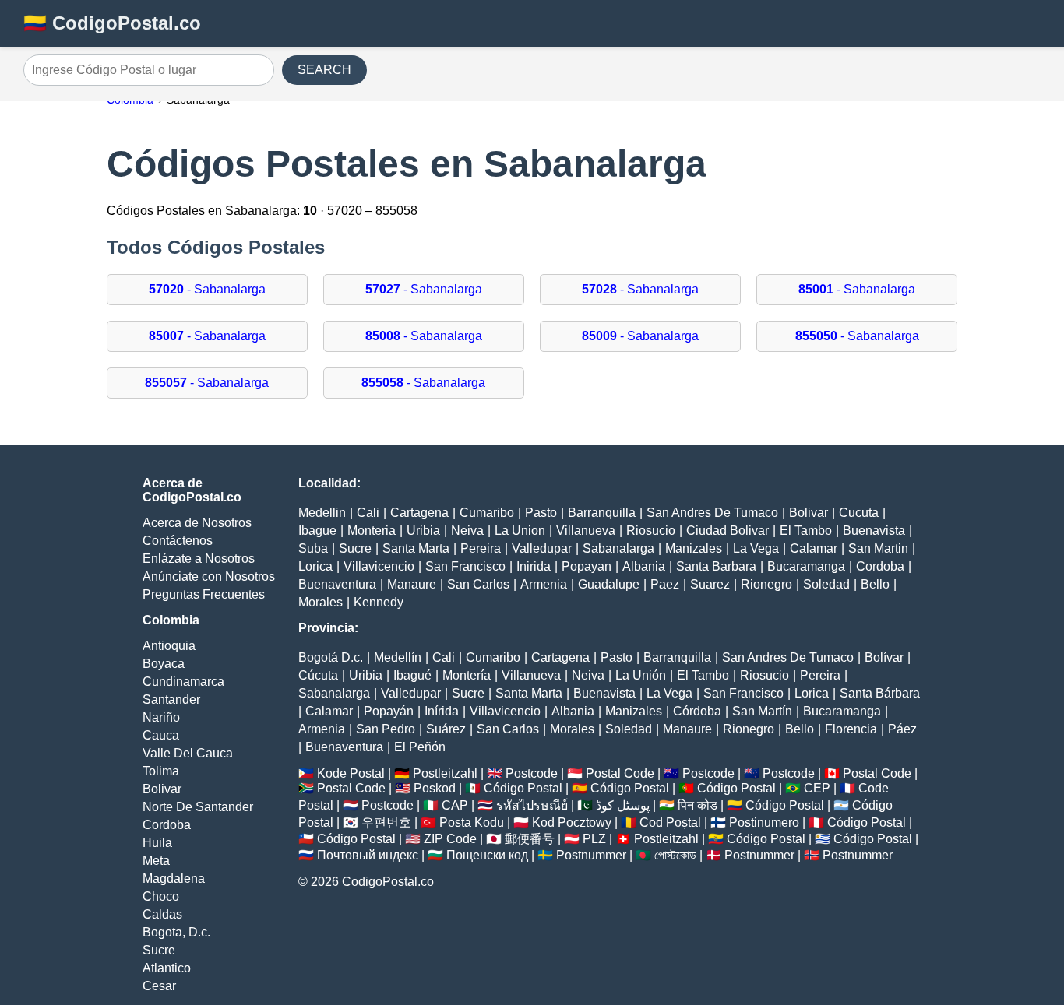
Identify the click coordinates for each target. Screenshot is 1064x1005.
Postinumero (764, 822)
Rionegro (766, 584)
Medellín (397, 657)
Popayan (586, 566)
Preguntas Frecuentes (204, 594)
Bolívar (884, 657)
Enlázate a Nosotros (199, 558)
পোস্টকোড (675, 855)
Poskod (435, 788)
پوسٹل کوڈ (623, 805)
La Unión (640, 675)
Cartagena (419, 512)
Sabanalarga (618, 548)
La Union (520, 530)
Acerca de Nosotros (197, 522)
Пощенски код (487, 855)
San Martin (878, 548)
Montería (466, 675)
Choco (161, 896)
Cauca (161, 735)
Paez (664, 584)
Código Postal (523, 788)
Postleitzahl (445, 773)
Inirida (533, 566)
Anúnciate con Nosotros (209, 576)
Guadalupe (608, 584)
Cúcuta (318, 675)
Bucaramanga (806, 566)
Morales (320, 602)
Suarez (710, 584)
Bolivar (162, 789)
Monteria (371, 530)
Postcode (532, 773)
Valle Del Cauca (188, 753)
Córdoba (697, 711)
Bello (875, 584)
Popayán (389, 711)
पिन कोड (697, 805)
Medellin (322, 512)
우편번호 (386, 822)
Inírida (442, 711)
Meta (156, 860)
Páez (902, 729)
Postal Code (620, 773)
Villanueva (585, 530)
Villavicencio (379, 566)
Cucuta (859, 512)
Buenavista (874, 530)
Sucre (159, 950)
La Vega (756, 548)
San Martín (762, 711)
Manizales (693, 548)
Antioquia (169, 645)
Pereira (480, 548)
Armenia (543, 584)
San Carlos (478, 584)
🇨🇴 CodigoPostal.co (112, 22)
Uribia (423, 530)
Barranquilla (602, 512)
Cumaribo (487, 512)
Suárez (446, 729)
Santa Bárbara (880, 693)
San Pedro (385, 729)
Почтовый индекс (367, 855)
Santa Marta (415, 548)
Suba (313, 548)
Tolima (161, 771)
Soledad (826, 584)
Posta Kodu (471, 822)
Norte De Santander (198, 806)
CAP (455, 805)
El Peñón (420, 747)
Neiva (467, 530)
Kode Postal (351, 773)
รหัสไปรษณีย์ (532, 805)
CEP (817, 788)
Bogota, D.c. (176, 932)
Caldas (162, 914)
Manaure (411, 584)
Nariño (161, 717)
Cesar (159, 986)
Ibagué (412, 675)
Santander (171, 699)
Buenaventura (337, 584)
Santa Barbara (716, 566)
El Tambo (806, 530)
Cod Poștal (670, 822)
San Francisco (465, 566)
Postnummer (591, 855)
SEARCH (324, 69)
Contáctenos (178, 540)
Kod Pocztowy (571, 822)
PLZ (594, 838)
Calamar (813, 548)
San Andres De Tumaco (712, 512)
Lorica (315, 566)
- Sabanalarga (207, 289)
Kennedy (378, 602)
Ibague (317, 530)
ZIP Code (450, 838)
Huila (157, 842)
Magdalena (174, 878)
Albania (643, 566)
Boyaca (164, 663)
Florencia (851, 729)
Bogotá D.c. (330, 657)
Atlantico (167, 968)
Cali (368, 512)
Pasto (541, 512)
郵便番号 (530, 838)
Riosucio (650, 530)
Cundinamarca (183, 681)
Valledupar (542, 548)
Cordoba (167, 824)
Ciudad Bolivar (727, 530)
